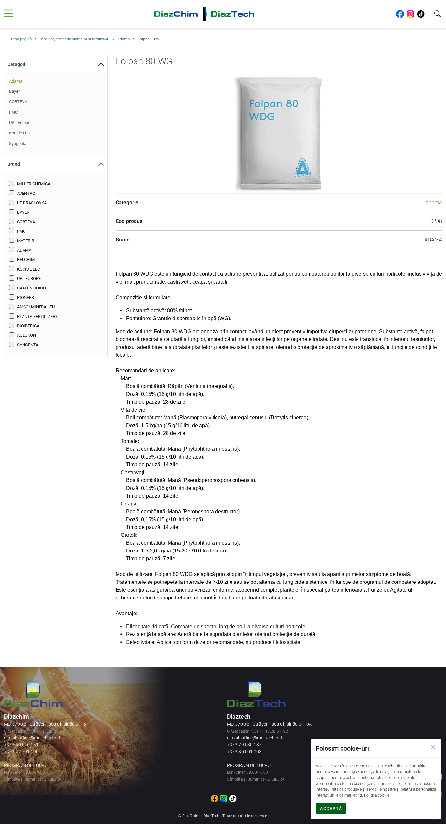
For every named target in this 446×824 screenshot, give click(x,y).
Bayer (14, 91)
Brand (14, 164)
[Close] (433, 747)
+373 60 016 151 (21, 744)
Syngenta (17, 143)
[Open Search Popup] (437, 14)
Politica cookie (376, 795)
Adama (124, 39)
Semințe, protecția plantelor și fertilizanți (75, 39)
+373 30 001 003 (244, 751)
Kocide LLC (19, 133)
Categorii (17, 64)
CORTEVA (18, 101)
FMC (13, 112)
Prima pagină (21, 39)
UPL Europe (19, 122)
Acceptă (331, 808)
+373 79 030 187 (244, 744)
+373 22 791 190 (21, 751)
